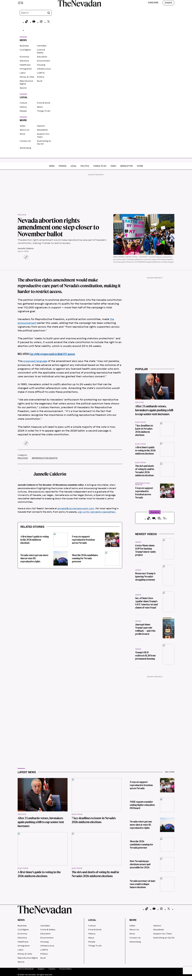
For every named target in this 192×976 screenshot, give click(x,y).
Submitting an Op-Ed (163, 938)
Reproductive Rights (44, 458)
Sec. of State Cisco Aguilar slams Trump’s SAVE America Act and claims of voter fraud (146, 603)
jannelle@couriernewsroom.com (75, 509)
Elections (24, 61)
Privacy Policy (65, 969)
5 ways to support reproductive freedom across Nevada (83, 539)
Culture (23, 103)
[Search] (48, 13)
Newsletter (42, 130)
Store (22, 134)
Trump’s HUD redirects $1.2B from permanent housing (145, 655)
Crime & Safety (47, 930)
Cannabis (41, 46)
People (23, 111)
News (40, 107)
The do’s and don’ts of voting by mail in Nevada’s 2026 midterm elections (144, 470)
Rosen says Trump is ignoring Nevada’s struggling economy (145, 576)
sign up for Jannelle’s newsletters (96, 512)
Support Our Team (162, 934)
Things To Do (43, 111)
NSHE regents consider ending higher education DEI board (142, 805)
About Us (24, 130)
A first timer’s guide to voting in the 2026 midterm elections (34, 539)
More (132, 920)
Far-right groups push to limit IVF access (52, 354)
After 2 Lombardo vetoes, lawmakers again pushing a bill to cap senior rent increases (154, 410)
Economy (24, 57)
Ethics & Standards (26, 969)
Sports (23, 88)
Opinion (41, 126)
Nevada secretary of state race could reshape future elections (142, 884)
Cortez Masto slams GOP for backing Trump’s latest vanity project (145, 550)
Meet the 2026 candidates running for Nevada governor (85, 558)
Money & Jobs (27, 77)
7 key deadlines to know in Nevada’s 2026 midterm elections (144, 430)
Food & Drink (43, 103)
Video (22, 126)
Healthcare (25, 65)
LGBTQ (40, 73)
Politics (40, 77)
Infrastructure (44, 69)
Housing (41, 65)
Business (24, 46)
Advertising (25, 148)
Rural (39, 81)
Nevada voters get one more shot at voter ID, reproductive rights (34, 558)
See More (169, 772)
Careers (52, 969)
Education (42, 57)
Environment (43, 61)
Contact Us (25, 141)
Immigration (26, 69)
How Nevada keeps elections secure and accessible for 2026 (140, 864)
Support (41, 969)
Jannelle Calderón (26, 248)
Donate (168, 2)
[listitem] (70, 431)
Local (73, 166)
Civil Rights (25, 50)
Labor (23, 73)
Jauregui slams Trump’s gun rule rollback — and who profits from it (145, 629)
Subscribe (153, 2)
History (23, 107)
